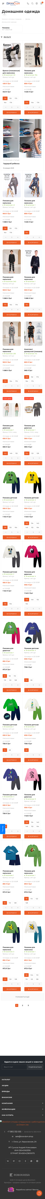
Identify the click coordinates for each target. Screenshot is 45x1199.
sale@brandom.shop (24, 1136)
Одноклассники (25, 1161)
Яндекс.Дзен (37, 1161)
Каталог (6, 1079)
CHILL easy (12, 432)
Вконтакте (7, 1161)
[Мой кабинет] (37, 4)
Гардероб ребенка (11, 164)
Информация (8, 1109)
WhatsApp (31, 1161)
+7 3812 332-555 (14, 1132)
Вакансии (7, 1097)
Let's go (11, 77)
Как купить (7, 1115)
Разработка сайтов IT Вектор (27, 1190)
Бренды (6, 1091)
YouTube (19, 1161)
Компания (7, 1103)
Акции (5, 1085)
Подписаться (35, 1067)
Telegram (13, 1161)
